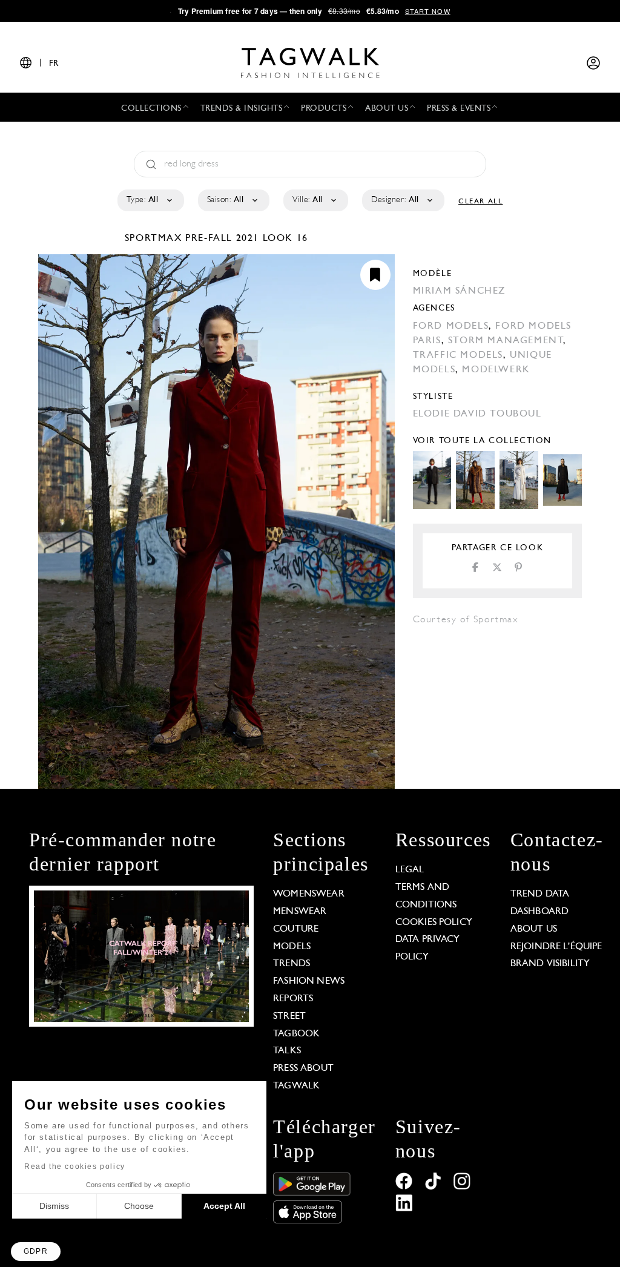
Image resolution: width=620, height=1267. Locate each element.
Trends (291, 964)
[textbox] (150, 200)
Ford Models (451, 326)
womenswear (309, 894)
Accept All (224, 1206)
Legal (409, 870)
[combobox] (150, 200)
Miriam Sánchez (459, 291)
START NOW (427, 11)
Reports (293, 999)
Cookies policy (433, 922)
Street (289, 1016)
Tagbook (296, 1034)
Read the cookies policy (74, 1166)
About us (533, 929)
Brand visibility (550, 964)
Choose (139, 1206)
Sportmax (155, 238)
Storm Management (506, 341)
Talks (287, 1051)
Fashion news (309, 981)
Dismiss (54, 1206)
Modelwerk (496, 370)
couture (295, 929)
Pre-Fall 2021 (222, 238)
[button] (36, 1251)
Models (292, 947)
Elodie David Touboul (477, 414)
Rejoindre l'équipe (556, 947)
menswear (299, 912)
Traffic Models (458, 355)
